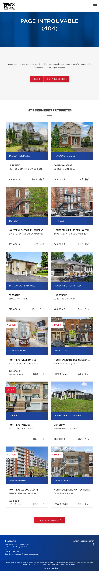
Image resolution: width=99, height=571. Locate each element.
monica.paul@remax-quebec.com (25, 554)
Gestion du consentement (66, 564)
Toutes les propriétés (49, 520)
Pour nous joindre (56, 79)
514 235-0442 (14, 552)
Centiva (54, 568)
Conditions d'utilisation (45, 564)
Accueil (36, 79)
